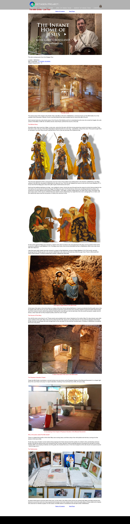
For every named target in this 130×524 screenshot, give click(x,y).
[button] (100, 5)
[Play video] (65, 34)
